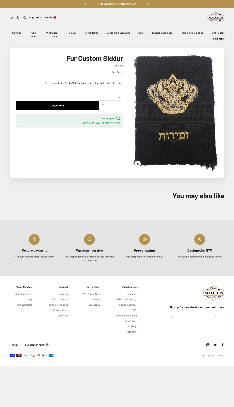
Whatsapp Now (91, 294)
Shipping (63, 294)
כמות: (120, 97)
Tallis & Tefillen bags (191, 32)
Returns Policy (60, 299)
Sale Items (218, 38)
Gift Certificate (24, 304)
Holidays (71, 32)
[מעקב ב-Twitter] (215, 345)
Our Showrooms (23, 294)
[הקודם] (148, 4)
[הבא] (85, 4)
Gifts (140, 32)
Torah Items (91, 32)
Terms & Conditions (58, 304)
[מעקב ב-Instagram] (208, 345)
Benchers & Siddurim (118, 32)
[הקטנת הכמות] (117, 104)
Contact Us (94, 304)
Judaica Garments (162, 32)
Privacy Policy (60, 310)
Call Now (95, 299)
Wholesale (62, 315)
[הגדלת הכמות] (103, 104)
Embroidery (218, 32)
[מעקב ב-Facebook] (222, 345)
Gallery (28, 299)
